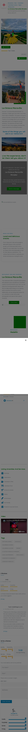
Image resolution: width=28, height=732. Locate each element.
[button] (26, 340)
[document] (14, 366)
